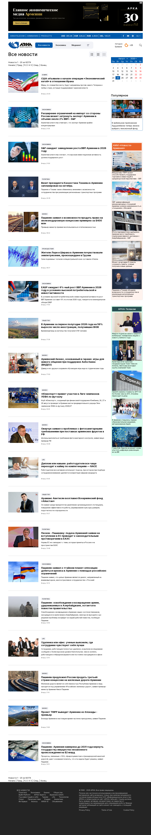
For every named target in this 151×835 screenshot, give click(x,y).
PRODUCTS (46, 36)
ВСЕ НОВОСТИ (23, 790)
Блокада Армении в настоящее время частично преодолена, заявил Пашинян (73, 719)
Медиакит (76, 45)
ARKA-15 (44, 801)
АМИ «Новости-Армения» (122, 147)
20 (127, 74)
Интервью (23, 801)
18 (118, 74)
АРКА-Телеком (127, 309)
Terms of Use (106, 810)
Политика (46, 179)
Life (43, 460)
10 (113, 71)
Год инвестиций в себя (28, 797)
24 (113, 78)
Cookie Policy (128, 810)
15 (136, 71)
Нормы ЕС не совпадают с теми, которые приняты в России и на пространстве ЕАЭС (68, 543)
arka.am (114, 799)
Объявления (57, 801)
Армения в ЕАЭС (57, 795)
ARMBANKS (32, 36)
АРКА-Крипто (40, 795)
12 (122, 71)
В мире (44, 75)
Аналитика (58, 799)
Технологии (64, 797)
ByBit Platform (24, 795)
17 (113, 74)
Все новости (44, 45)
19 (122, 74)
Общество (46, 320)
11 (118, 71)
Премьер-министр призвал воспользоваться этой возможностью (68, 227)
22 (136, 74)
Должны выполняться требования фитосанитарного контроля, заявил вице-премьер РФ (73, 439)
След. (36, 65)
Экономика (60, 45)
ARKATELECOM (17, 36)
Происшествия (48, 249)
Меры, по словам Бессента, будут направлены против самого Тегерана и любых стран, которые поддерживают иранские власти (71, 86)
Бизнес (44, 214)
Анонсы (34, 801)
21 (131, 74)
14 (131, 71)
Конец (43, 65)
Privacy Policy (84, 810)
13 (127, 71)
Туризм (45, 797)
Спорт (21, 799)
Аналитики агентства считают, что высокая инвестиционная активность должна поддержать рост (71, 156)
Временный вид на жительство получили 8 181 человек (64, 331)
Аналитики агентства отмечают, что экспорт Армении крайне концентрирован (66, 124)
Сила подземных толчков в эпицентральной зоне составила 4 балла (69, 259)
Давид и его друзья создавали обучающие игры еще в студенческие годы (72, 368)
